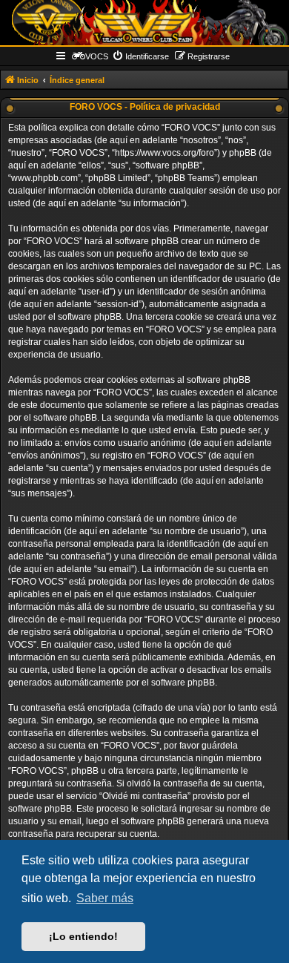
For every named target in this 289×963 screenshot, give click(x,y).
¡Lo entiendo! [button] (83, 936)
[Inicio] (144, 22)
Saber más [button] (104, 898)
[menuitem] (140, 56)
